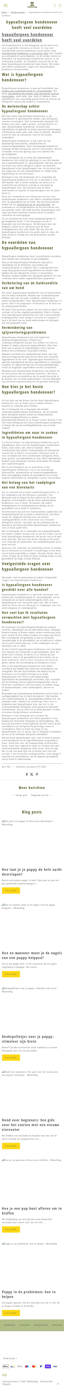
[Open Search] (55, 5)
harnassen (25, 1325)
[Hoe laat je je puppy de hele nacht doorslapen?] (32, 842)
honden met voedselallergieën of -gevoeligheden (27, 91)
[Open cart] (59, 5)
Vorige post (21, 795)
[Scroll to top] (58, 1384)
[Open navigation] (9, 5)
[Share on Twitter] (31, 775)
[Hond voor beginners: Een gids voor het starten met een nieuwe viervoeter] (32, 1092)
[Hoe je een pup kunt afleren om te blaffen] (32, 1181)
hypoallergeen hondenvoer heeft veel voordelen (27, 37)
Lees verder (11, 890)
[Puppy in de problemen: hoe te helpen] (32, 1264)
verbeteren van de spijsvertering (33, 204)
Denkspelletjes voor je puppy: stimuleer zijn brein (28, 1039)
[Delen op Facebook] (27, 775)
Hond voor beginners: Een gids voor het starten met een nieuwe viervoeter (30, 1125)
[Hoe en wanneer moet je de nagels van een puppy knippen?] (32, 925)
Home (4, 12)
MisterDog (32, 1381)
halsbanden (9, 1325)
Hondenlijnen (41, 1325)
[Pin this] (37, 775)
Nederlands (9, 1358)
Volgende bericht (40, 795)
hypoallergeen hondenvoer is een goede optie (25, 53)
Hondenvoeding (18, 12)
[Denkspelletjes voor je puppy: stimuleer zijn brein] (32, 1009)
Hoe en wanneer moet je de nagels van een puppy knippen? (32, 955)
